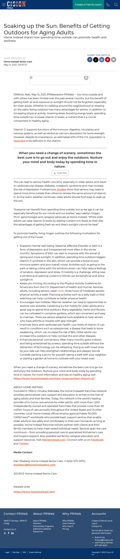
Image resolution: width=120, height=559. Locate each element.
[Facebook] (8, 533)
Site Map (16, 552)
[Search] (116, 4)
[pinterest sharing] (107, 60)
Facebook (97, 439)
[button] (60, 77)
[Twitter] (5, 533)
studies (61, 189)
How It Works (68, 523)
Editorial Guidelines (42, 529)
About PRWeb (39, 521)
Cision (108, 552)
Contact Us (9, 529)
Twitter (24, 443)
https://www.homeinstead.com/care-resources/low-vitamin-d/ (54, 378)
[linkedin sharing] (101, 60)
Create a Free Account (88, 4)
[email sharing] (113, 60)
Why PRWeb (68, 521)
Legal (7, 552)
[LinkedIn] (12, 533)
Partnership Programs (43, 526)
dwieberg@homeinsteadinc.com (35, 464)
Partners (37, 523)
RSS (24, 552)
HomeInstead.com (54, 439)
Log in (94, 523)
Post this (62, 173)
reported (19, 140)
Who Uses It (67, 526)
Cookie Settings (35, 552)
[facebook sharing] (89, 60)
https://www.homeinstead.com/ (34, 491)
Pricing (65, 529)
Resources (38, 531)
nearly (61, 290)
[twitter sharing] (95, 60)
